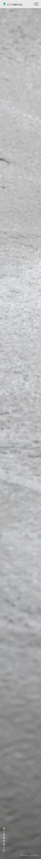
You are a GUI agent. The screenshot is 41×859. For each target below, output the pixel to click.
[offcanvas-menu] (35, 4)
